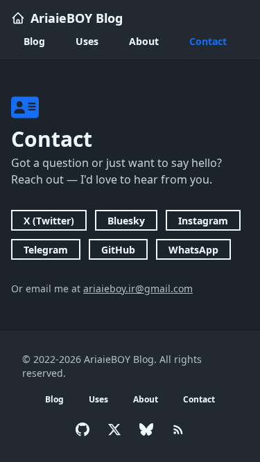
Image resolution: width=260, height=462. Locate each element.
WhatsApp (193, 249)
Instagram (203, 220)
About (144, 41)
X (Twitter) (49, 220)
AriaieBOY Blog (77, 18)
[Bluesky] (146, 429)
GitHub (118, 249)
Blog (34, 41)
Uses (87, 41)
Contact (208, 41)
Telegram (46, 249)
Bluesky (126, 220)
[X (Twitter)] (114, 429)
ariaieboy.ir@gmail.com (138, 288)
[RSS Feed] (178, 429)
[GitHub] (82, 429)
